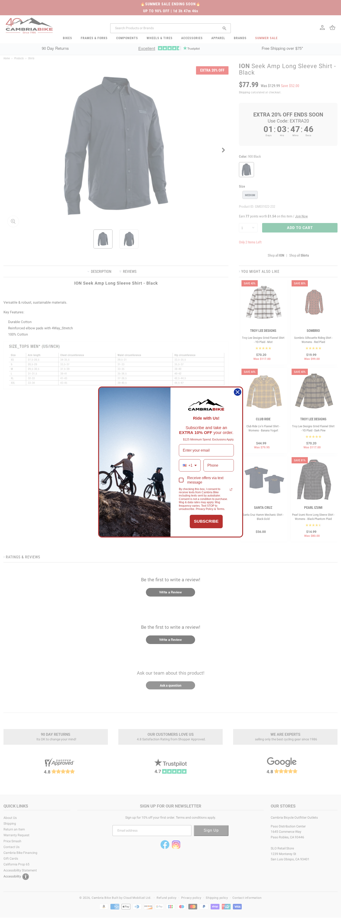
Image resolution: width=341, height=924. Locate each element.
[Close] (237, 392)
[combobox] (190, 465)
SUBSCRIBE (206, 521)
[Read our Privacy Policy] (231, 489)
